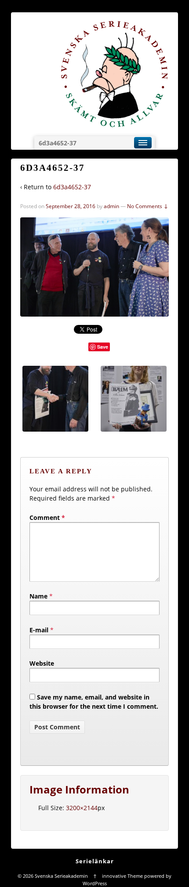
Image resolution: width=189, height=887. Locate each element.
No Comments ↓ (147, 206)
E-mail (38, 630)
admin (111, 206)
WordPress (95, 883)
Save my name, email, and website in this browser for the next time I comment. (93, 701)
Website (41, 663)
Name (38, 596)
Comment (47, 517)
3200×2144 (82, 808)
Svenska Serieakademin (61, 876)
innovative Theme (122, 876)
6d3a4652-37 (72, 187)
